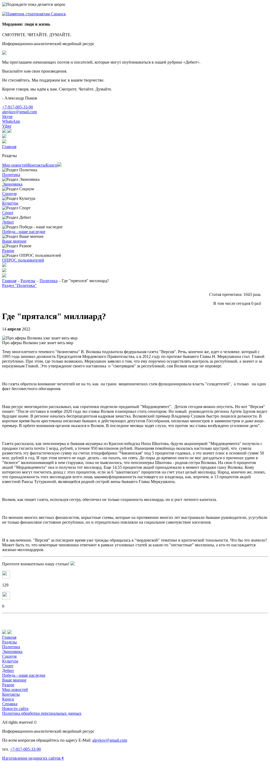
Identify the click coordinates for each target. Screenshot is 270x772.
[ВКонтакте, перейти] (9, 131)
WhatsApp (11, 121)
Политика (11, 174)
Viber (6, 126)
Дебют (8, 222)
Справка (9, 704)
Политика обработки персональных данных (41, 713)
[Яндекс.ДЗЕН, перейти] (4, 131)
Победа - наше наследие (23, 231)
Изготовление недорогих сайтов (33, 758)
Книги (51, 165)
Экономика (12, 184)
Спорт (7, 212)
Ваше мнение (14, 241)
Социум (9, 193)
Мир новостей (15, 165)
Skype (7, 116)
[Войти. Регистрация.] (135, 141)
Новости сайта (15, 708)
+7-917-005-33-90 (17, 107)
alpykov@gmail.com (19, 112)
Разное (8, 250)
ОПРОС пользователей (23, 260)
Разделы (9, 155)
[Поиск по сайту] (135, 270)
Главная (9, 146)
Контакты (37, 165)
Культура (10, 203)
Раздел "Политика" (19, 285)
